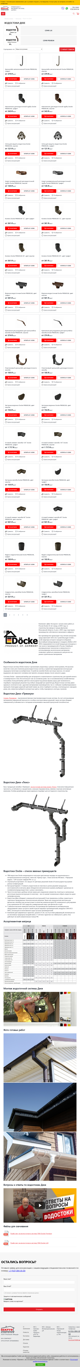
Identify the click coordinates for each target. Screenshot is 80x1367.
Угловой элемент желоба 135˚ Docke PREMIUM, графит (18, 444)
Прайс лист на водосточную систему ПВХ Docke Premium (31, 1233)
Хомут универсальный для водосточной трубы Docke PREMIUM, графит (56, 182)
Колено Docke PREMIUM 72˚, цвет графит (19, 219)
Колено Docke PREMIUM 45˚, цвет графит (56, 256)
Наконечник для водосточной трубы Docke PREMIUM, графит (20, 107)
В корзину (13, 79)
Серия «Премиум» (10, 698)
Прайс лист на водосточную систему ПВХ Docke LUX (29, 1243)
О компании (26, 1328)
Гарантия (26, 1347)
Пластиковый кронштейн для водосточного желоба (21, 369)
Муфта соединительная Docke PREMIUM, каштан (56, 556)
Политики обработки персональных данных (28, 1292)
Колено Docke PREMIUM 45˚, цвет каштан (19, 256)
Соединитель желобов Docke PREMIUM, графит (56, 593)
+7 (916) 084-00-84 (16, 1270)
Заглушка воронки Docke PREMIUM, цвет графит (56, 406)
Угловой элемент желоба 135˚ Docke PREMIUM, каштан (55, 444)
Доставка (26, 1339)
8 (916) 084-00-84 (74, 9)
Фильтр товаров (68, 49)
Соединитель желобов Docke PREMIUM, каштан (19, 593)
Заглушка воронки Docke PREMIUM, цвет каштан (19, 406)
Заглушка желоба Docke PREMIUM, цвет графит (56, 481)
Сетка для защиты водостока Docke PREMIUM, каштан (17, 145)
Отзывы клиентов (26, 1351)
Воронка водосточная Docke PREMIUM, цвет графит (21, 294)
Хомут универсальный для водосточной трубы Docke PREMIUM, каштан (19, 182)
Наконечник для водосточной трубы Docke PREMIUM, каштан (57, 107)
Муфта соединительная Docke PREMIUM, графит (19, 556)
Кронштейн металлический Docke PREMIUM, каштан (58, 70)
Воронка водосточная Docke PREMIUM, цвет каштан (57, 294)
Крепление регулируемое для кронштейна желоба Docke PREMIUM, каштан (20, 332)
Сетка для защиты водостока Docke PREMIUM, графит (54, 145)
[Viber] (62, 8)
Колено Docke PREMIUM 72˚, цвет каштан (56, 219)
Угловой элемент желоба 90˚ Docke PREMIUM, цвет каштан (17, 518)
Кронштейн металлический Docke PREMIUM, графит (21, 70)
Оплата (25, 1343)
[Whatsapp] (66, 8)
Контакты (26, 1336)
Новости (26, 1332)
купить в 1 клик (29, 79)
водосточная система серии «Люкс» (44, 787)
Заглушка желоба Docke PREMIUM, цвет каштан (19, 481)
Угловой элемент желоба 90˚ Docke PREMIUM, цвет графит (54, 518)
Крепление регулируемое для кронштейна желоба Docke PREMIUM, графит (57, 332)
